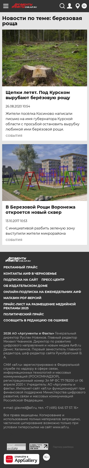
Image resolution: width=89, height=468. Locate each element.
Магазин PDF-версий (22, 298)
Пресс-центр (52, 280)
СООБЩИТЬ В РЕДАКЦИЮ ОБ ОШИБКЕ (35, 320)
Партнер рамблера (63, 447)
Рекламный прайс (20, 267)
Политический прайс (23, 314)
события (14, 135)
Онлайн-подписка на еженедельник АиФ (42, 292)
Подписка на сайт (20, 280)
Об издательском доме (25, 286)
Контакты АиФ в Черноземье (30, 274)
